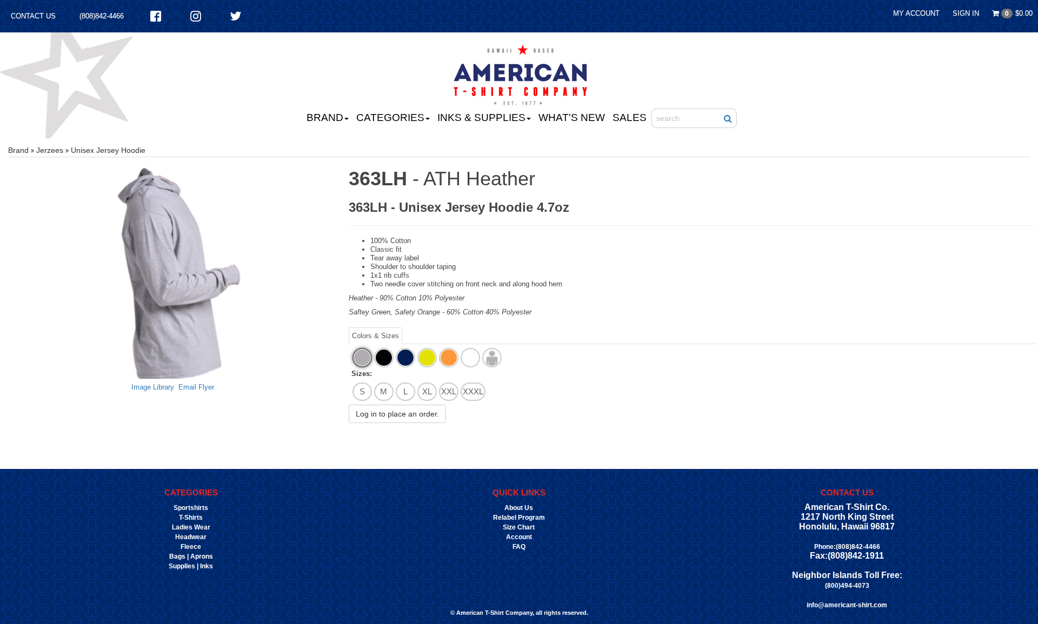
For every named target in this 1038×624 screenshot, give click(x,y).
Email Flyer (196, 387)
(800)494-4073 (847, 585)
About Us (518, 508)
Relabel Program (519, 517)
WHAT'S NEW (571, 117)
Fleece (191, 547)
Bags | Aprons (191, 556)
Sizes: (361, 374)
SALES (630, 117)
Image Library (152, 387)
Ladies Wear (191, 527)
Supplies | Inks (191, 566)
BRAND (325, 117)
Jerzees (49, 150)
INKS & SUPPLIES (481, 117)
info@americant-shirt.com (847, 605)
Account (519, 537)
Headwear (191, 537)
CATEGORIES (390, 117)
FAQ (519, 547)
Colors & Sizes (375, 336)
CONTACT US (33, 16)
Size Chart (519, 527)
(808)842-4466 (101, 16)
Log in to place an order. (397, 414)
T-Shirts (191, 517)
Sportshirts (191, 508)
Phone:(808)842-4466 (847, 547)
